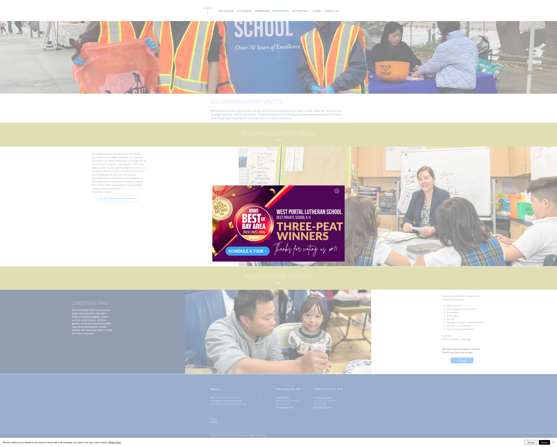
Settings (531, 442)
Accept (544, 442)
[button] (337, 190)
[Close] (553, 442)
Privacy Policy (114, 442)
